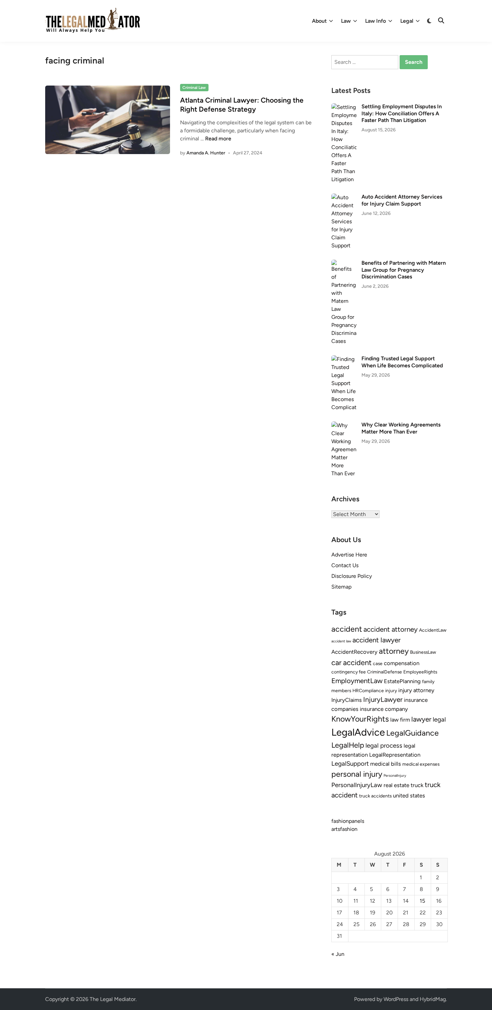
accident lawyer (376, 640)
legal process (383, 745)
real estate (396, 785)
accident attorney (390, 629)
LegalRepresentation (394, 754)
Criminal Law (194, 87)
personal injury (356, 774)
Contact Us (344, 565)
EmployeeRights (420, 671)
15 (422, 901)
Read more (218, 138)
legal (439, 719)
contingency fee (348, 671)
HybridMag (433, 999)
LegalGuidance (412, 733)
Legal (406, 21)
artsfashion (344, 829)
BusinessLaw (423, 652)
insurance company (384, 709)
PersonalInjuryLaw (356, 785)
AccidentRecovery (354, 651)
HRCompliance (368, 690)
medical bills (385, 763)
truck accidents (375, 795)
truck (417, 785)
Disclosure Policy (351, 576)
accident (346, 629)
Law (346, 21)
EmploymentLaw (357, 680)
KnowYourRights (360, 719)
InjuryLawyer (383, 699)
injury (391, 690)
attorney (394, 651)
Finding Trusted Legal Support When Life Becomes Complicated (402, 361)
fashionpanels (347, 821)
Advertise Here (349, 554)
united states (409, 795)
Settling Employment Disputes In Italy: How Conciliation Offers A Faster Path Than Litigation (401, 113)
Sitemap (341, 587)
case (378, 663)
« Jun (337, 954)
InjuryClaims (346, 700)
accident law (341, 641)
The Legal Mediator (113, 999)
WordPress (396, 999)
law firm (400, 719)
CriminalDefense (384, 671)
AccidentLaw (432, 630)
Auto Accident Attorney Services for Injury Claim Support (401, 200)
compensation (401, 663)
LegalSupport (350, 763)
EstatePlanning (402, 681)
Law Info (375, 21)
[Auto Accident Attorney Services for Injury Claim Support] (343, 197)
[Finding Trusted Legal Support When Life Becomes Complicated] (343, 359)
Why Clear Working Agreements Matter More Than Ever (400, 427)
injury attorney (416, 690)
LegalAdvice (358, 732)
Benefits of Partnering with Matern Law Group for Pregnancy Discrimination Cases (403, 270)
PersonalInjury (395, 775)
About (319, 21)
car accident (351, 662)
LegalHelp (347, 745)
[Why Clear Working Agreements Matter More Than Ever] (343, 425)
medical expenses (420, 764)
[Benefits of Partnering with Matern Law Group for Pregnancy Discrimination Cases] (343, 263)
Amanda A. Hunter (205, 153)
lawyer (421, 719)
